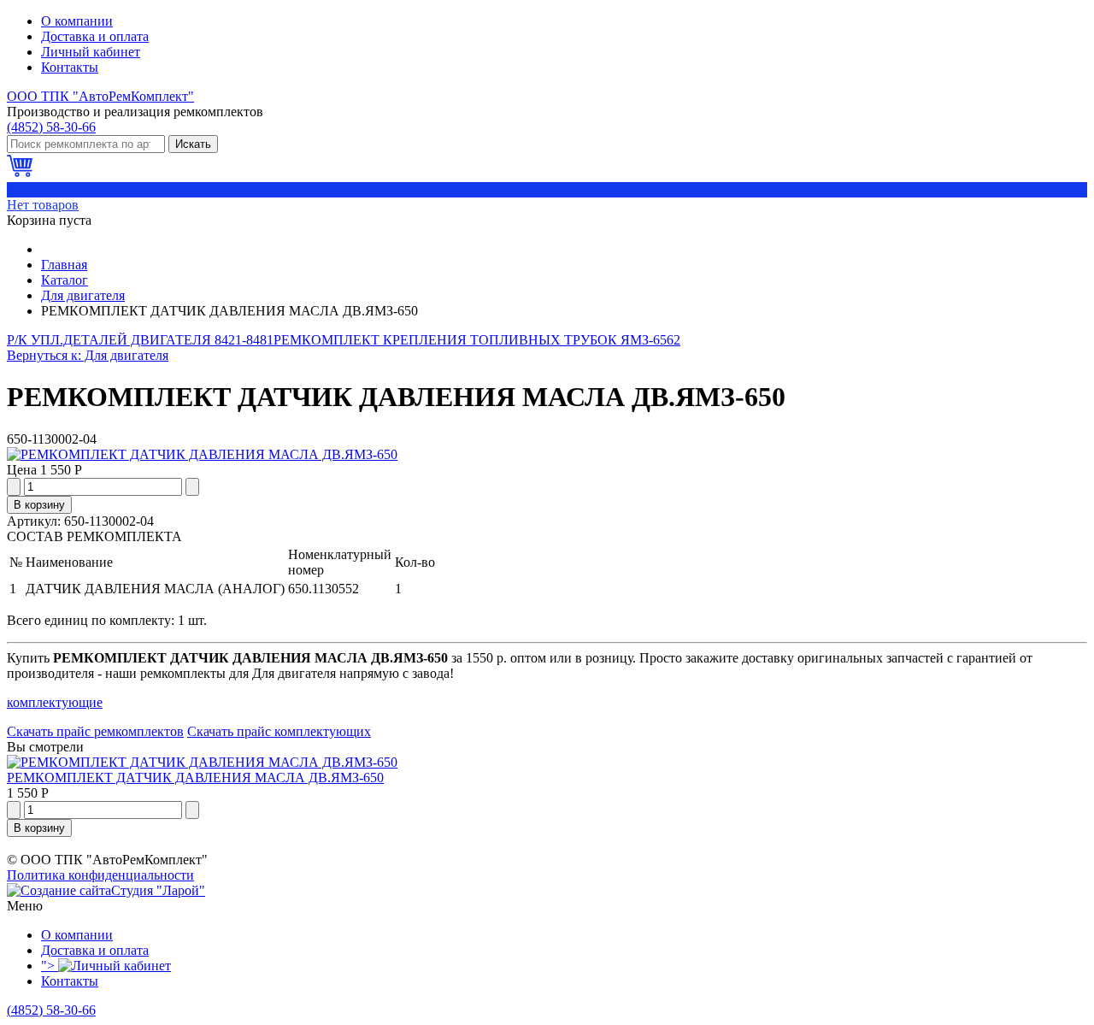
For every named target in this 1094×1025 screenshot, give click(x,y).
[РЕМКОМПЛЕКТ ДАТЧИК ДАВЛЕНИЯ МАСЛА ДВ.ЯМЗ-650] (202, 454)
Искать (193, 144)
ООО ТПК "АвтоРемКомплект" (100, 96)
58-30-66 (51, 127)
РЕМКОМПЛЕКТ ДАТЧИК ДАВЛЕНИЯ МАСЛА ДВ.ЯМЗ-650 (195, 777)
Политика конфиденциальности (100, 875)
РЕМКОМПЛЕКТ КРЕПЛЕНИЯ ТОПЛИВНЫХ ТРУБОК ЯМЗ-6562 (477, 340)
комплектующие (55, 702)
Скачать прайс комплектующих (279, 731)
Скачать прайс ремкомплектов (95, 731)
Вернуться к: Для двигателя (87, 355)
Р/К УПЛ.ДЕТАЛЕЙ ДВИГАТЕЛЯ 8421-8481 (140, 340)
